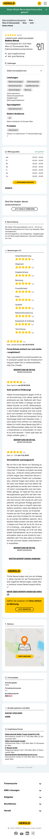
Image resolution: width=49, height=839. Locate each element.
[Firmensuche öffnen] (39, 3)
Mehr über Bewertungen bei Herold (24, 593)
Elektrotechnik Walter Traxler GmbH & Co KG (22, 734)
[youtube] (21, 833)
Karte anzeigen (24, 656)
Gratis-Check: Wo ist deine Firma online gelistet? (24, 10)
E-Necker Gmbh (11, 748)
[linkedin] (27, 833)
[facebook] (16, 833)
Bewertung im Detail (24, 370)
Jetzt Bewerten (24, 609)
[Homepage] (9, 3)
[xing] (33, 833)
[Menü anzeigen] (45, 3)
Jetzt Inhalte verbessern (24, 209)
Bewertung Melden (24, 372)
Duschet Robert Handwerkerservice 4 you (21, 754)
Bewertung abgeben (26, 38)
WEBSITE (8, 188)
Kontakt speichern (13, 713)
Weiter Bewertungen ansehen (24, 559)
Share (7, 717)
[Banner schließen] (46, 9)
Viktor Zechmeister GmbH (15, 741)
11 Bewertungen (11, 38)
